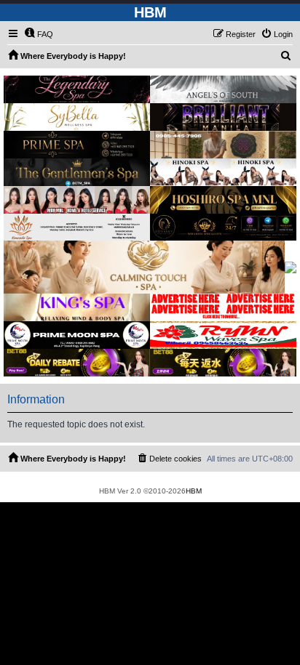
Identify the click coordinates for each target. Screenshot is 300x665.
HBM (194, 491)
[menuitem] (38, 34)
